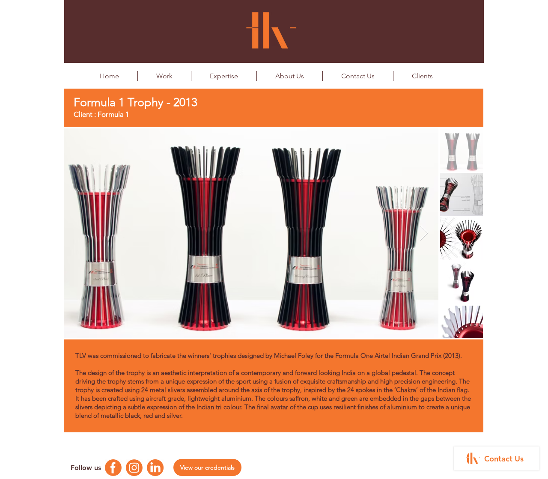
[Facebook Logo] (113, 467)
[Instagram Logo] (134, 467)
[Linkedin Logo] (155, 467)
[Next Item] (424, 233)
